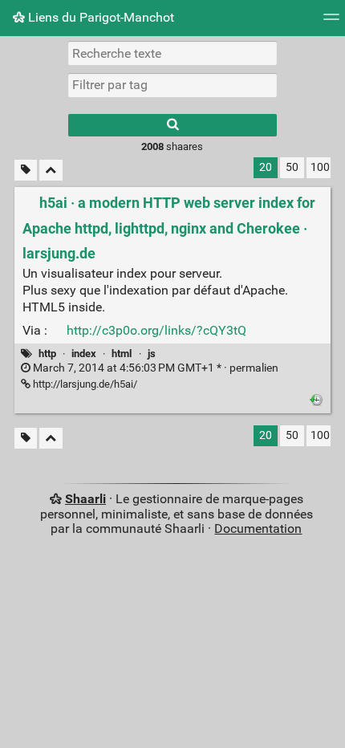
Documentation (258, 528)
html (122, 354)
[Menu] (331, 22)
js (152, 354)
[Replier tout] (51, 170)
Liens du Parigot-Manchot (99, 17)
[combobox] (172, 85)
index (83, 354)
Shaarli (85, 498)
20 (265, 167)
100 (320, 167)
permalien (154, 368)
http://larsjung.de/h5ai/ (83, 384)
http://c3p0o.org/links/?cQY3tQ (156, 330)
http (47, 354)
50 (292, 167)
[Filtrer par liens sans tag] (25, 170)
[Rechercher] (172, 125)
